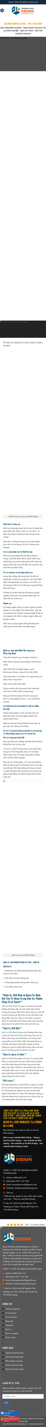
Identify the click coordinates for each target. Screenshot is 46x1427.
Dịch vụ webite (11, 1333)
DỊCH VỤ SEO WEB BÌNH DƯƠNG (21, 58)
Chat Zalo (7, 1413)
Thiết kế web (9, 1196)
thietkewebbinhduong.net (26, 1188)
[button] (2, 10)
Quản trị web (21, 1196)
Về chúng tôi (10, 1313)
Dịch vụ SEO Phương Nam (17, 749)
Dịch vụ (8, 1329)
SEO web (32, 1196)
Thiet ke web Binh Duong (24, 1199)
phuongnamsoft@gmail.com (24, 1184)
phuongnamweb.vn (36, 1424)
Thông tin (9, 1325)
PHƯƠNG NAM (33, 41)
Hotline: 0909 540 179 (11, 1419)
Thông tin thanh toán (14, 1353)
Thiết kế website (12, 1309)
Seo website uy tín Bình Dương (24, 1143)
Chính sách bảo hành (14, 1369)
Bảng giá (9, 1321)
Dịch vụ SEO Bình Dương (12, 1032)
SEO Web (13, 1006)
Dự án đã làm (11, 1317)
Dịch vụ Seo (10, 1337)
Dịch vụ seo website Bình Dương (17, 1137)
